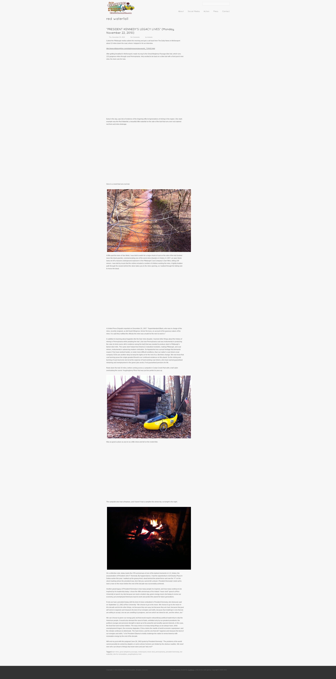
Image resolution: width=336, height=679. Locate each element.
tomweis (150, 37)
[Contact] (226, 11)
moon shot (151, 652)
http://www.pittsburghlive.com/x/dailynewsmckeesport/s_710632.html (130, 48)
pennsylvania (160, 652)
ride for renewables (120, 654)
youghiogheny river (134, 654)
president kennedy (172, 652)
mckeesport (142, 652)
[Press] (215, 11)
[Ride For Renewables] (120, 14)
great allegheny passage (128, 652)
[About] (181, 11)
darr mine (115, 652)
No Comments (135, 37)
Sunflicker (191, 670)
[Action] (206, 11)
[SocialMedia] (194, 11)
